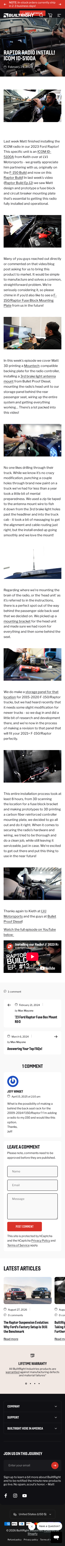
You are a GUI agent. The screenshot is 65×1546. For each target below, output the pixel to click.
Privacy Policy (40, 1240)
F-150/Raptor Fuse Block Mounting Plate (30, 300)
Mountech (32, 366)
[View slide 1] (26, 1383)
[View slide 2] (30, 1383)
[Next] (60, 4)
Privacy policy (31, 1539)
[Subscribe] (54, 1465)
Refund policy (14, 1539)
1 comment (14, 991)
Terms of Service (18, 1245)
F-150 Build (18, 172)
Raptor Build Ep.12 (18, 183)
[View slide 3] (34, 1383)
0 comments (15, 1315)
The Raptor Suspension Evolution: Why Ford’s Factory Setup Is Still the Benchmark (26, 1327)
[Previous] (5, 4)
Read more (11, 1339)
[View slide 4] (39, 1383)
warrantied (13, 1372)
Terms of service (48, 1539)
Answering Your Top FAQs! (24, 1048)
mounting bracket (17, 621)
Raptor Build (13, 177)
